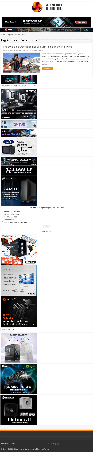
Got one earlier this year (13, 214)
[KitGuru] (46, 6)
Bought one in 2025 (11, 217)
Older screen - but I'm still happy (15, 222)
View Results (46, 231)
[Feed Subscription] (91, 40)
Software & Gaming (36, 50)
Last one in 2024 (9, 220)
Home (2, 35)
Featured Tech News (22, 50)
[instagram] (58, 443)
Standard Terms (43, 449)
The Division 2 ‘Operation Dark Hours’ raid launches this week (38, 46)
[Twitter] (53, 443)
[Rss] (49, 443)
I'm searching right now (12, 211)
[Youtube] (56, 443)
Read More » (47, 68)
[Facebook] (51, 443)
